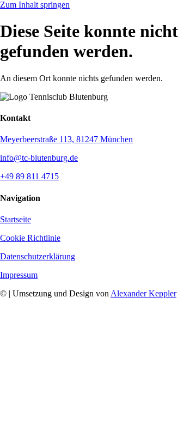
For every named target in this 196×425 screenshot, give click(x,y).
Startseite (15, 219)
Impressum (19, 275)
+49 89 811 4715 (29, 176)
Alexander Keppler (143, 293)
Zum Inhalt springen (35, 4)
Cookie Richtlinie (30, 237)
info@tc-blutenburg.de (39, 157)
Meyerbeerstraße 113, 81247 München (66, 139)
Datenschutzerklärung (37, 256)
